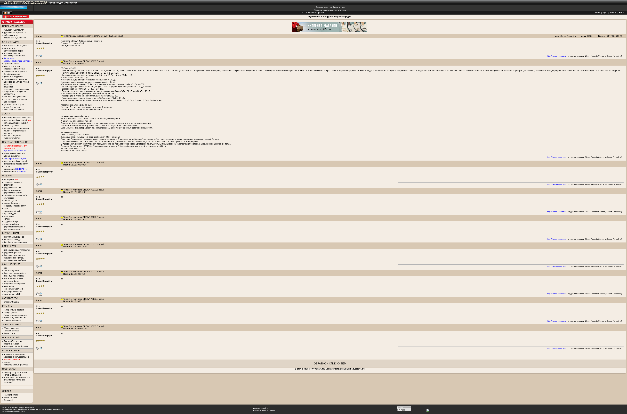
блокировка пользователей (16, 357)
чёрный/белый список (14, 110)
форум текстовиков (12, 190)
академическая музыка (14, 284)
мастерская (9, 179)
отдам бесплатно (12, 107)
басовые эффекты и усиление (18, 61)
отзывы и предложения (14, 354)
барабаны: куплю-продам (15, 242)
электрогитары (10, 48)
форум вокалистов (12, 187)
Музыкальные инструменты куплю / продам (329, 17)
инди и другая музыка (14, 276)
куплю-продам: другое (14, 104)
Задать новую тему (15, 16)
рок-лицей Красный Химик (16, 346)
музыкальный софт (12, 211)
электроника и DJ (12, 294)
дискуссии (8, 185)
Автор (39, 36)
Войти (622, 12)
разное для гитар (12, 66)
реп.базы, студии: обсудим (16, 123)
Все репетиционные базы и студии (330, 7)
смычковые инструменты (15, 79)
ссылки (7, 362)
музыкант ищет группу (14, 30)
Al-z (38, 41)
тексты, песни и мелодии (15, 99)
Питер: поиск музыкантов (15, 315)
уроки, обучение (11, 125)
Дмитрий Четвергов (13, 341)
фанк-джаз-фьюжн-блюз (15, 273)
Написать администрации (264, 410)
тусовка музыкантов (13, 182)
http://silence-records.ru (556, 56)
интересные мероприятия (16, 164)
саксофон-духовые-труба (15, 195)
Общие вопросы (11, 328)
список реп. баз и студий (15, 158)
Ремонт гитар (10, 333)
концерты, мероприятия (15, 206)
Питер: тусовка (10, 312)
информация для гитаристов (17, 250)
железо (7, 219)
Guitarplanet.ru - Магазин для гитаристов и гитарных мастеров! (17, 379)
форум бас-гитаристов (14, 255)
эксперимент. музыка (13, 289)
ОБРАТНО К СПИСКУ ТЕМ (330, 363)
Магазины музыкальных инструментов (330, 10)
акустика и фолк (11, 281)
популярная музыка (13, 291)
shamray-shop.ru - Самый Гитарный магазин (15, 373)
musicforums (15, 169)
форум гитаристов (12, 252)
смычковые (9, 198)
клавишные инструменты (15, 71)
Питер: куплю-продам (14, 310)
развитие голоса (11, 344)
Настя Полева (10, 397)
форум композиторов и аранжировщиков (14, 228)
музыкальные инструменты (16, 45)
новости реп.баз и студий (15, 161)
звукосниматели (11, 63)
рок (5, 268)
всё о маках (9, 216)
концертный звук (11, 224)
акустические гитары (13, 51)
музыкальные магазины (15, 151)
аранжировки (10, 102)
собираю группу (11, 35)
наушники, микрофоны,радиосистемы (16, 88)
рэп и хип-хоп (10, 286)
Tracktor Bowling (11, 395)
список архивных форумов (16, 365)
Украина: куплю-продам (14, 318)
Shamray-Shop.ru (11, 302)
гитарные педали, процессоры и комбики (14, 54)
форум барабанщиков (14, 237)
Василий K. (9, 400)
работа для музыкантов (15, 38)
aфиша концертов (12, 156)
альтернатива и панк (13, 278)
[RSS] (7, 13)
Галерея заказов (11, 331)
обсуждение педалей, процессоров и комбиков (15, 259)
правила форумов (12, 359)
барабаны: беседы (12, 239)
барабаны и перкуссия (14, 69)
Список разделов (13, 22)
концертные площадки (14, 153)
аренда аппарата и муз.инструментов (13, 137)
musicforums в (15, 172)
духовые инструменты (14, 77)
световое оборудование (15, 96)
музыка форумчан (12, 203)
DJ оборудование (12, 74)
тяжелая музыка (11, 270)
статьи (7, 166)
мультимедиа (10, 214)
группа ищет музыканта (15, 32)
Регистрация (601, 12)
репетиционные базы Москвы (17, 117)
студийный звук (11, 221)
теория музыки (10, 200)
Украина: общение (12, 320)
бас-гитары (9, 58)
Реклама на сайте (260, 408)
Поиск (613, 12)
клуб (6, 208)
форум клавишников (13, 193)
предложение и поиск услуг (16, 128)
